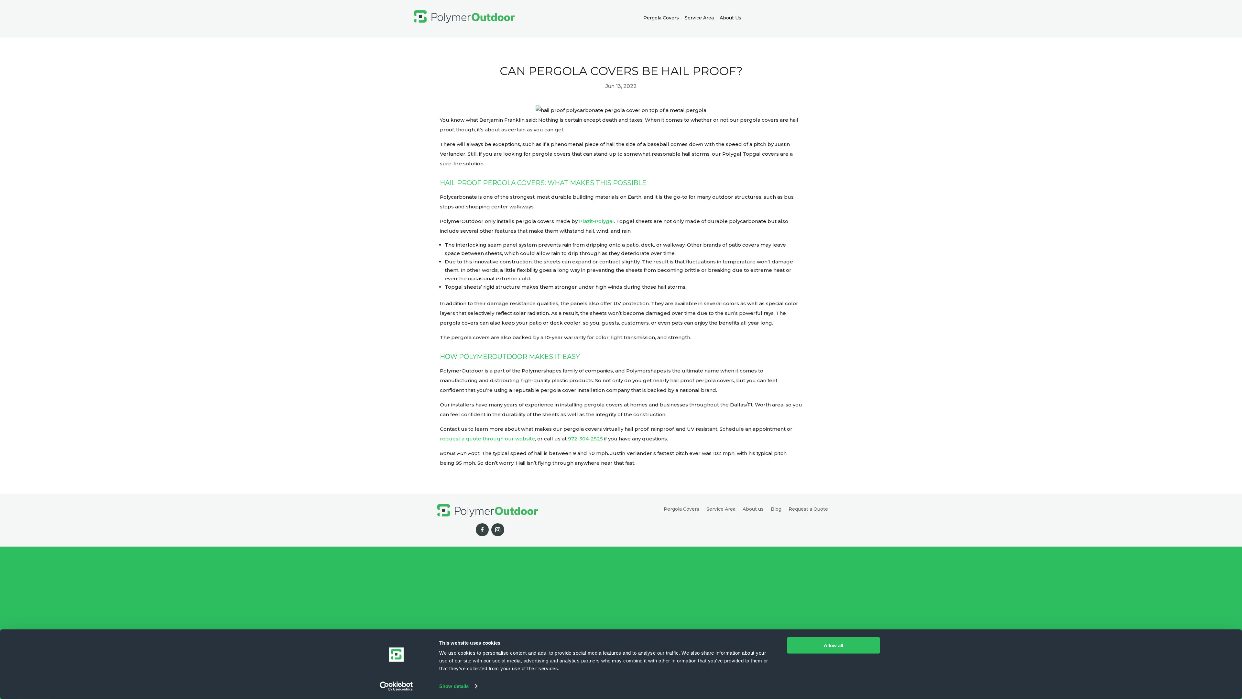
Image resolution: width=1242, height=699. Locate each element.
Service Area (699, 18)
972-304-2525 (585, 439)
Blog (776, 509)
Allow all (833, 645)
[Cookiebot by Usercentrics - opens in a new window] (396, 686)
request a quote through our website (487, 439)
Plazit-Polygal (596, 221)
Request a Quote (808, 509)
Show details (454, 686)
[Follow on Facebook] (482, 529)
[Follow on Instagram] (497, 529)
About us (753, 509)
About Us (730, 18)
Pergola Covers (661, 18)
